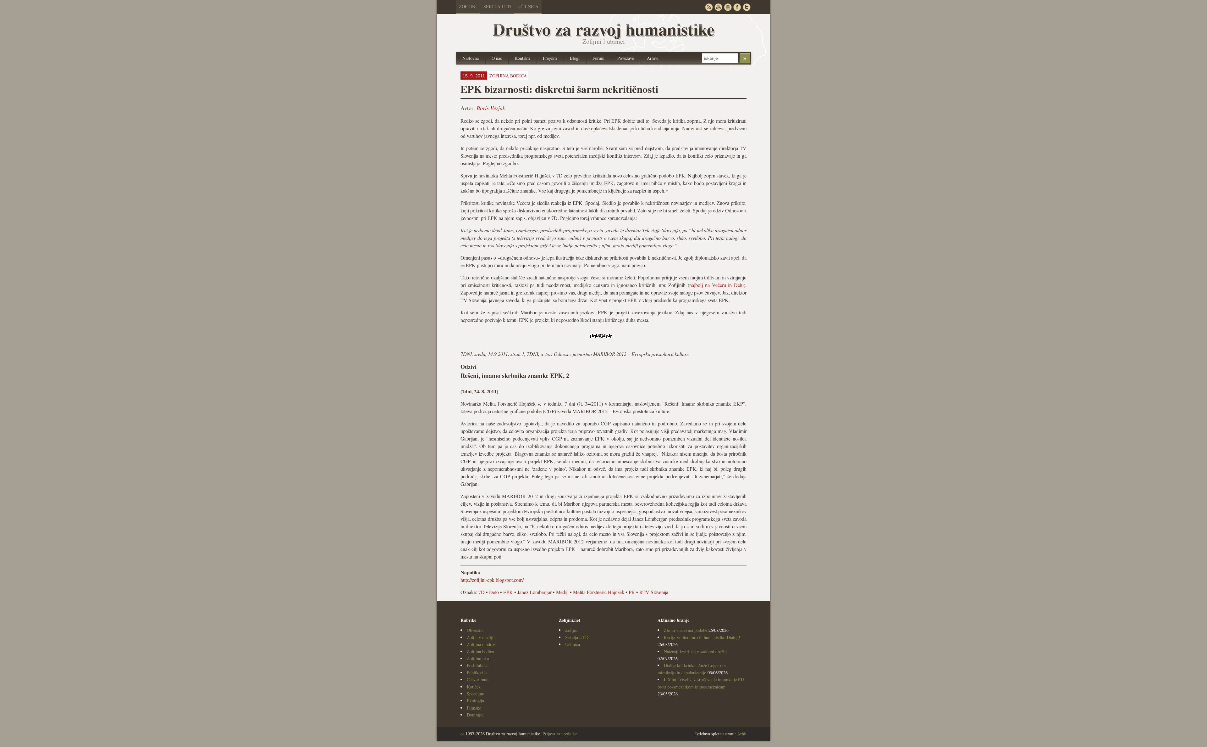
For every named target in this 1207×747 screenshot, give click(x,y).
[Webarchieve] (727, 7)
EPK (508, 592)
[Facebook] (737, 7)
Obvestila (475, 630)
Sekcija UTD (497, 6)
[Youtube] (718, 7)
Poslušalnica (477, 665)
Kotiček (474, 687)
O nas (497, 58)
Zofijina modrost (482, 644)
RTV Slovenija (653, 592)
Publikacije (477, 673)
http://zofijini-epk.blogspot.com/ (492, 579)
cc (462, 734)
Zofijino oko (478, 658)
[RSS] (709, 7)
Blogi (575, 58)
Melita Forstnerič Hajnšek (598, 592)
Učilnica (527, 6)
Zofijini (468, 6)
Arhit (742, 734)
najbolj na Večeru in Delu (716, 285)
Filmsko (474, 708)
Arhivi (653, 58)
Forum (598, 58)
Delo (494, 592)
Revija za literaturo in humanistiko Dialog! (702, 637)
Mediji (562, 592)
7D (481, 592)
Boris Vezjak (491, 108)
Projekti (550, 58)
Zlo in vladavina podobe (685, 630)
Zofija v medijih (481, 637)
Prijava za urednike (560, 734)
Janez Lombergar (534, 592)
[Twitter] (746, 7)
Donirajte (475, 715)
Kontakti (522, 58)
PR (632, 592)
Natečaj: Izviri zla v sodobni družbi (695, 651)
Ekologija (475, 701)
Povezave (625, 58)
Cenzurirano (477, 679)
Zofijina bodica (480, 651)
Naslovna (470, 58)
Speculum (475, 694)
